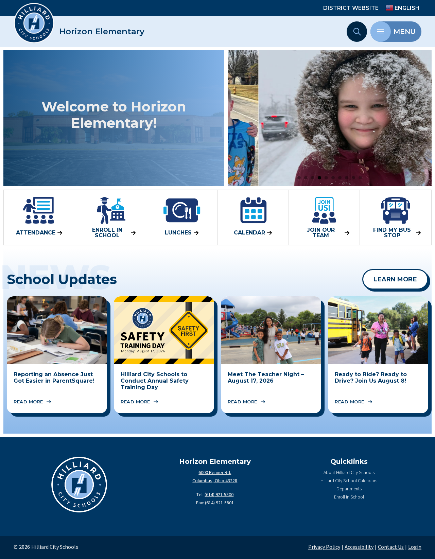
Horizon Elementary (101, 31)
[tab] (299, 177)
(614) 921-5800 (219, 494)
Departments (349, 489)
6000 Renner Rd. (214, 472)
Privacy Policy (324, 547)
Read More (28, 401)
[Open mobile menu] (380, 31)
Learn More (395, 279)
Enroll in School (349, 497)
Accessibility (359, 547)
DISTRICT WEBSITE (351, 8)
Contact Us (391, 547)
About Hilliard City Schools (349, 472)
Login (414, 547)
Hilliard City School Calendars (348, 480)
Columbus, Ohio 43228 (214, 480)
